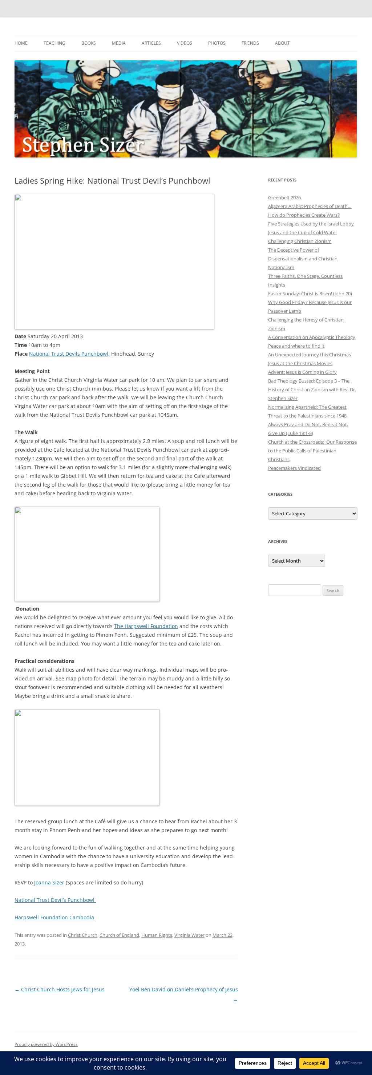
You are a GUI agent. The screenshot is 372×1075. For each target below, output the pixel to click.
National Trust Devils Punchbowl (68, 353)
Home (21, 43)
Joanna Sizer (49, 882)
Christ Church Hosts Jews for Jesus (60, 989)
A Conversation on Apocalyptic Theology (311, 337)
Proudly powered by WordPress (46, 1044)
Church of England (119, 935)
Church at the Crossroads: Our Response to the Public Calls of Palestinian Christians (312, 451)
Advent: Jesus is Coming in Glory (302, 372)
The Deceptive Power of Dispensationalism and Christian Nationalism (302, 259)
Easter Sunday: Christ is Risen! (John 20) (310, 293)
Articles (151, 43)
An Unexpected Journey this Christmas (309, 354)
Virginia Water (189, 935)
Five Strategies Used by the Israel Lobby (311, 223)
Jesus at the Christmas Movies (300, 363)
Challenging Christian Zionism (300, 241)
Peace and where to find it (296, 346)
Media (119, 43)
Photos (217, 43)
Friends (250, 43)
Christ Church (82, 935)
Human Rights (156, 935)
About (282, 43)
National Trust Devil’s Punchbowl (55, 899)
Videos (184, 43)
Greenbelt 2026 (284, 197)
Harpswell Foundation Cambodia (54, 917)
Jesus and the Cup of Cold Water (302, 232)
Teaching (54, 43)
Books (88, 43)
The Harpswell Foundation (146, 626)
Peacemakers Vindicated (294, 468)
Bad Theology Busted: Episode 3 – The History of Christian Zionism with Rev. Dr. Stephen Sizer (312, 389)
